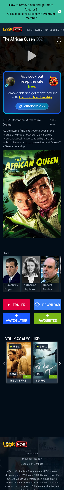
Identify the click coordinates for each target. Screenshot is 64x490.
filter (29, 29)
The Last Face (17, 380)
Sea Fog (40, 380)
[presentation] (4, 363)
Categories (52, 29)
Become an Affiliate (32, 464)
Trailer (19, 304)
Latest (39, 29)
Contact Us (32, 453)
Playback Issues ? (32, 458)
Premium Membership (35, 97)
